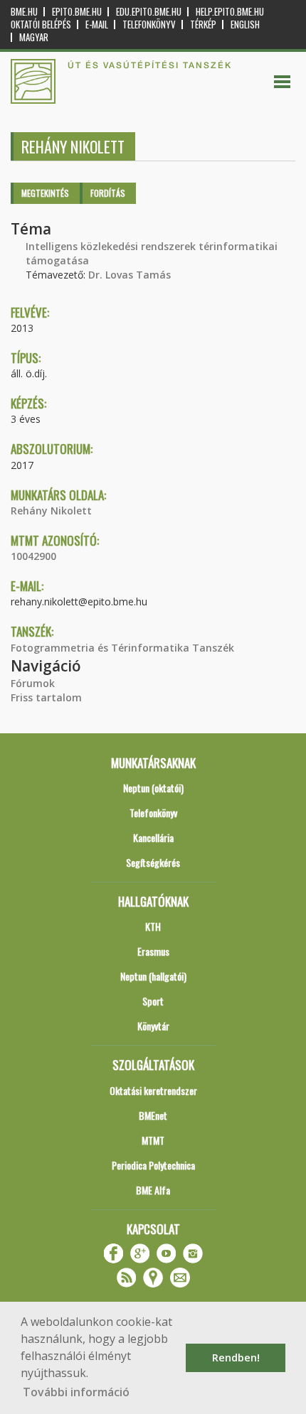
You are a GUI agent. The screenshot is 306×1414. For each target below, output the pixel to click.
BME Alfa (153, 1189)
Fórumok (33, 683)
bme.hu (24, 11)
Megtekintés (45, 193)
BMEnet (153, 1115)
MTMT (153, 1140)
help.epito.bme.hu (230, 11)
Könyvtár (153, 1025)
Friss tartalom (46, 697)
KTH (153, 926)
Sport (153, 1000)
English (245, 24)
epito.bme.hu (77, 11)
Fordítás (107, 193)
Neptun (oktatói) (153, 787)
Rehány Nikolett (51, 510)
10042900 (33, 556)
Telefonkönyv (149, 24)
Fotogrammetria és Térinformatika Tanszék (122, 647)
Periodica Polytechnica (153, 1164)
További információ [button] (76, 1392)
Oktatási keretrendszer (153, 1090)
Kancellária (153, 837)
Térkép (203, 24)
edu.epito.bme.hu (148, 11)
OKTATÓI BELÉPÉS (41, 24)
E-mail (96, 24)
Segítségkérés (153, 862)
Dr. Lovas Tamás (129, 274)
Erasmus (153, 951)
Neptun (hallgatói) (153, 975)
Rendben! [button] (236, 1357)
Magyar (33, 37)
